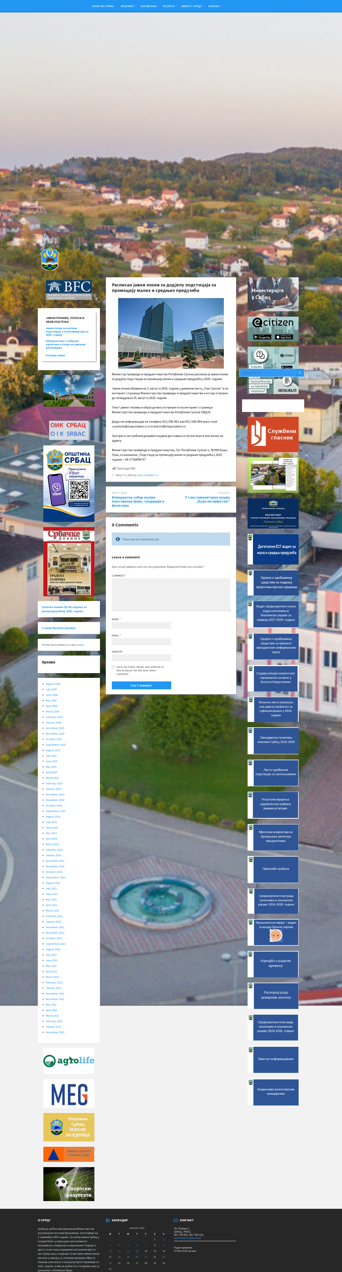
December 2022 (55, 927)
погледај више (55, 355)
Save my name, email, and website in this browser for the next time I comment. (140, 670)
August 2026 (53, 684)
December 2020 (55, 1032)
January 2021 (53, 1026)
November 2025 (55, 733)
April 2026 (51, 706)
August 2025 (53, 750)
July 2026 (51, 689)
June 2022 (52, 960)
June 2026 (52, 695)
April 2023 (51, 905)
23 (163, 1256)
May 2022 (51, 966)
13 (137, 1250)
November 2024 (55, 800)
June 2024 (52, 827)
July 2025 (51, 755)
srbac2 (141, 475)
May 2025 (51, 767)
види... (82, 644)
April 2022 (51, 971)
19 (128, 1256)
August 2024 (53, 816)
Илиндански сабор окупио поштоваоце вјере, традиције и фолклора (138, 501)
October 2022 (54, 938)
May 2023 (51, 899)
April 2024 (51, 838)
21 (146, 1256)
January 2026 (53, 722)
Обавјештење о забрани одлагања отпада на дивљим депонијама (66, 344)
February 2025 (54, 783)
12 (128, 1250)
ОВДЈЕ (206, 412)
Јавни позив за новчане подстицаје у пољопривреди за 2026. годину (67, 331)
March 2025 (52, 778)
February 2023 (54, 916)
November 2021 (55, 999)
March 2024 (52, 844)
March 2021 (52, 1015)
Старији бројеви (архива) (59, 628)
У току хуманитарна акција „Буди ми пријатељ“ (207, 499)
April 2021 (51, 1010)
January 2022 (53, 988)
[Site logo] (49, 269)
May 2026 (51, 700)
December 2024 (55, 794)
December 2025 (55, 728)
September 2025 (56, 744)
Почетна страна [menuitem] (103, 6)
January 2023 (53, 921)
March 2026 (52, 711)
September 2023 (56, 877)
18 (119, 1256)
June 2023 (52, 894)
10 (110, 1250)
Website (117, 651)
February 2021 (54, 1021)
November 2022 (55, 932)
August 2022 (53, 949)
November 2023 (55, 866)
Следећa (224, 492)
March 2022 (52, 977)
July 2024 (51, 822)
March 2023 (52, 910)
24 (110, 1263)
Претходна (119, 492)
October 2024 (54, 805)
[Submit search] (300, 373)
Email (116, 635)
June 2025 (52, 761)
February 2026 (54, 717)
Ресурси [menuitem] (168, 6)
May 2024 (51, 833)
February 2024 (54, 849)
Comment (119, 575)
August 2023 (53, 883)
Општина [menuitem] (127, 6)
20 (137, 1256)
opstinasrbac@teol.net (187, 1238)
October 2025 (54, 739)
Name (116, 619)
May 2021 (51, 1004)
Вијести (153, 475)
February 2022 (54, 982)
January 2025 (53, 789)
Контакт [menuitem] (214, 6)
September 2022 (56, 944)
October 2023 (54, 872)
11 (119, 1250)
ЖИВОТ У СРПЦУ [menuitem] (191, 6)
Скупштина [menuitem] (148, 6)
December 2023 (55, 861)
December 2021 (55, 993)
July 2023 (51, 888)
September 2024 (56, 811)
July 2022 (51, 955)
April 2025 (51, 772)
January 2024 (53, 855)
